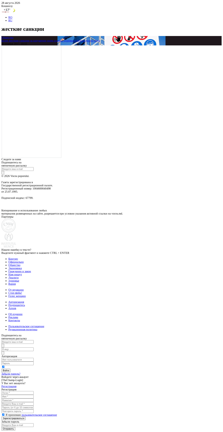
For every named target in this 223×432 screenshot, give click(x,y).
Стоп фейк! (15, 292)
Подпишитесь (16, 305)
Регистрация (8, 386)
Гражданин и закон (19, 271)
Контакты (14, 320)
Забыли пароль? (10, 373)
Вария (12, 283)
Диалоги (13, 277)
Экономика (15, 268)
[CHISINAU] (111, 10)
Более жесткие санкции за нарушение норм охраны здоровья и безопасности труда (50, 40)
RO (10, 17)
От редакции (16, 289)
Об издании (15, 314)
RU (10, 20)
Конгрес (13, 258)
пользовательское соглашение (39, 414)
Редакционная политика (22, 329)
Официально (16, 261)
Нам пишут (15, 274)
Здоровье (13, 280)
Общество (7, 37)
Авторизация (16, 301)
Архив (12, 308)
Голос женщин (17, 296)
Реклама (13, 317)
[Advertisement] (31, 101)
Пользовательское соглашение (26, 326)
